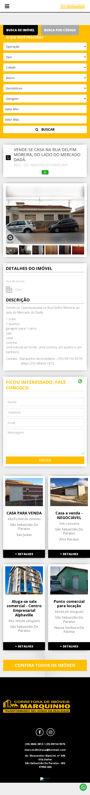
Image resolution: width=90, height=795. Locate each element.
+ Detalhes (24, 554)
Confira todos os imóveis (45, 665)
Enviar (45, 460)
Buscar (48, 129)
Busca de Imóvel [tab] (20, 30)
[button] (7, 6)
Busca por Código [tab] (60, 30)
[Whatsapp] (83, 787)
